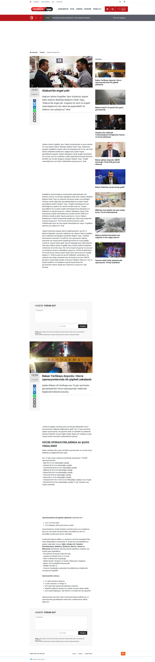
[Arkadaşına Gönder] (34, 113)
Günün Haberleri (45, 2)
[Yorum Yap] (34, 120)
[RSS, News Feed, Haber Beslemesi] (123, 653)
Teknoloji (97, 9)
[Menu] (107, 9)
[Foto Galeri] (124, 2)
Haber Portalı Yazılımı (39, 659)
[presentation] (36, 18)
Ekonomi (87, 9)
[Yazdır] (34, 117)
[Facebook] (34, 100)
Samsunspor (63, 9)
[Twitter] (34, 104)
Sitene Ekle (59, 2)
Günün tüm (119, 18)
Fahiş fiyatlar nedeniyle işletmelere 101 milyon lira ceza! (70, 18)
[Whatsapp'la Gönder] (34, 110)
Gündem (79, 9)
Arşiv (53, 2)
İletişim (80, 653)
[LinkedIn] (34, 107)
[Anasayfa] (31, 2)
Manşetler (36, 2)
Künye (74, 653)
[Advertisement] (77, 36)
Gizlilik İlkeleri (88, 653)
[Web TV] (120, 2)
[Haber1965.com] (42, 9)
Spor (72, 9)
